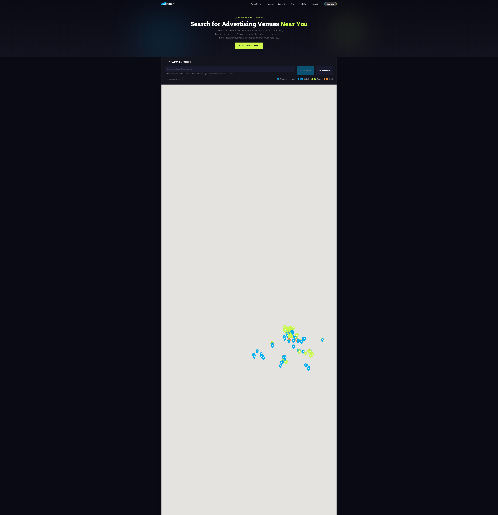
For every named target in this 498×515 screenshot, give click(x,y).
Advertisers (256, 4)
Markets (302, 4)
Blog (293, 4)
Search (307, 70)
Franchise (282, 4)
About (315, 4)
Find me (326, 70)
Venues (271, 4)
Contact (330, 4)
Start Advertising (249, 45)
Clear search (173, 79)
